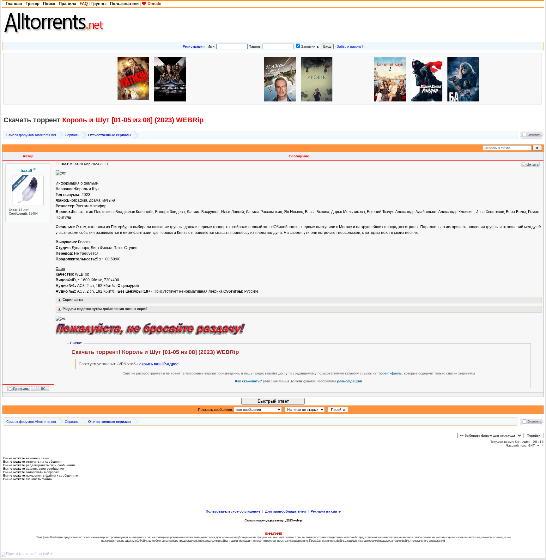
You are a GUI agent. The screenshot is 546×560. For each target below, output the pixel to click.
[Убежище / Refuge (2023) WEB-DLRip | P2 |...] (61, 78)
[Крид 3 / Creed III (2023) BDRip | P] (355, 78)
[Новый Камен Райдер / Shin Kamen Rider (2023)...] (428, 78)
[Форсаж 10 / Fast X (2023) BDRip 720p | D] (171, 78)
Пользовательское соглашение (233, 511)
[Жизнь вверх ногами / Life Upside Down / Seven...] (281, 78)
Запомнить (310, 46)
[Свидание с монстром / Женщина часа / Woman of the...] (208, 78)
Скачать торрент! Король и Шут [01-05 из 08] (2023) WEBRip (155, 352)
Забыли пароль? (350, 46)
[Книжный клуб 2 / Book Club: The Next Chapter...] (391, 78)
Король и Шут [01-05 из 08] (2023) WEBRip (132, 120)
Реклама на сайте (326, 511)
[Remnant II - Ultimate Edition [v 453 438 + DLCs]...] (98, 78)
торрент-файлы (389, 373)
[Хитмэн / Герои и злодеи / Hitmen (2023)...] (135, 78)
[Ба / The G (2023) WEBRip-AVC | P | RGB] (464, 78)
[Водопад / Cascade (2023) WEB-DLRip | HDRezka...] (25, 78)
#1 (72, 164)
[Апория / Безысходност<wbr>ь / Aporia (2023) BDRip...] (318, 78)
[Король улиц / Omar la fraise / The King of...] (501, 78)
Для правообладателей (285, 511)
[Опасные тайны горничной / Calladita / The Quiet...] (245, 78)
